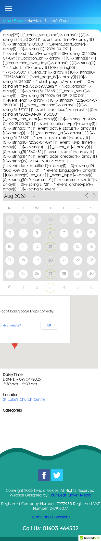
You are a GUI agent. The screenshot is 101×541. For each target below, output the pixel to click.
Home (6, 21)
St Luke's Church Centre (24, 399)
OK (49, 325)
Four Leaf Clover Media (70, 495)
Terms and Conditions (50, 517)
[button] (15, 344)
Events (19, 21)
